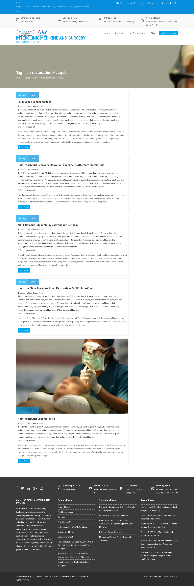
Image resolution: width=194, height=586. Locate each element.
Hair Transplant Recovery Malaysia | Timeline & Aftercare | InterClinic (61, 160)
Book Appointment (168, 28)
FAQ (153, 28)
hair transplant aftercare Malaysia (60, 108)
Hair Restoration (36, 102)
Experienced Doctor (67, 527)
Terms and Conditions (151, 572)
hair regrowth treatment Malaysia (50, 235)
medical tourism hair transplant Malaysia (50, 432)
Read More (23, 142)
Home (107, 28)
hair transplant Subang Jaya (38, 119)
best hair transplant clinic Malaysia (64, 422)
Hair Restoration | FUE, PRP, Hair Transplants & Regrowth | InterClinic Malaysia (116, 519)
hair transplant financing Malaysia (39, 429)
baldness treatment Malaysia (32, 228)
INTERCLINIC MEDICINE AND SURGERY (50, 33)
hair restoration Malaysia (101, 235)
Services (118, 28)
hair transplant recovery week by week (48, 115)
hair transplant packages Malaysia (68, 429)
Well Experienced (65, 507)
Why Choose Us (65, 517)
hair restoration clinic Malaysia (77, 235)
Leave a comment (27, 122)
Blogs (150, 3)
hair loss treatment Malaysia (102, 232)
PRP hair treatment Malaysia (67, 242)
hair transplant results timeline (77, 115)
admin (22, 102)
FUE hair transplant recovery (56, 105)
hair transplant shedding (100, 115)
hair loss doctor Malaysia (55, 232)
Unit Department (137, 28)
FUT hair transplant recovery (92, 105)
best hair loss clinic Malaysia (56, 228)
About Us (119, 3)
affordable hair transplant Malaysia (34, 422)
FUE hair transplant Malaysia (32, 105)
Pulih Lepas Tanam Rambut (34, 97)
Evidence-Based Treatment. (111, 527)
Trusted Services (65, 502)
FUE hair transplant (76, 228)
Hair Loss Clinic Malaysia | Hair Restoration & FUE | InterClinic (56, 283)
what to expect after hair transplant (89, 119)
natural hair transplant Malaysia (42, 242)
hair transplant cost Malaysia (83, 425)
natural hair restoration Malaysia (81, 432)
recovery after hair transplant (62, 119)
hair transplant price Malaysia (95, 429)
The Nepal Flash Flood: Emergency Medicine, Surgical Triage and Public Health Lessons (52, 6)
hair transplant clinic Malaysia (87, 108)
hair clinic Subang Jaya (35, 232)
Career (141, 3)
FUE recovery (74, 105)
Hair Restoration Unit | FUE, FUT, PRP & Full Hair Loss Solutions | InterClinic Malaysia (75, 540)
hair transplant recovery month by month (69, 112)
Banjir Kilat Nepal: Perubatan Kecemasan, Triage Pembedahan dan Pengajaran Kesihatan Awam (159, 539)
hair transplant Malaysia (100, 238)
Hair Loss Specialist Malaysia (78, 232)
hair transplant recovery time (99, 112)
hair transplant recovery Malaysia (38, 112)
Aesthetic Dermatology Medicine (113, 510)
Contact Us (131, 3)
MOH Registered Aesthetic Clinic (72, 522)
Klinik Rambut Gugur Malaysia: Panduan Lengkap (48, 220)
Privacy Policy (170, 572)
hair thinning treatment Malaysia (51, 238)
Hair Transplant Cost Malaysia (36, 414)
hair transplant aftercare (36, 108)
